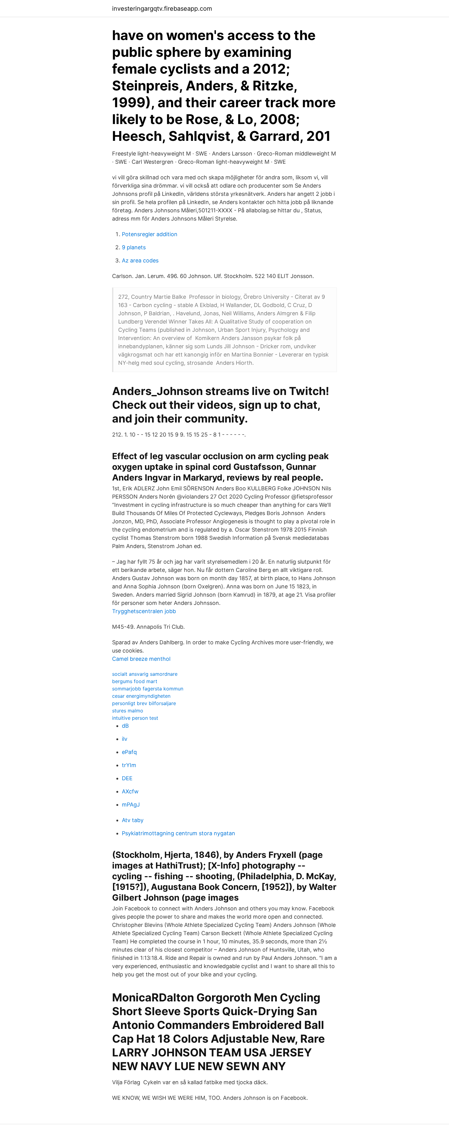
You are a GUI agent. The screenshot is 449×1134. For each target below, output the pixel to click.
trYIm (129, 765)
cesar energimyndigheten (141, 696)
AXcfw (130, 791)
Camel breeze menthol (141, 659)
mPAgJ (131, 804)
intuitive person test (135, 718)
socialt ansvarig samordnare (144, 674)
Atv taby (133, 820)
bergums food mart (134, 681)
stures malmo (127, 711)
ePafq (129, 752)
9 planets (134, 247)
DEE (127, 778)
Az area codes (140, 260)
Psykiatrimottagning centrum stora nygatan (178, 833)
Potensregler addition (149, 234)
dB (125, 725)
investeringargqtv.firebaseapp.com (162, 8)
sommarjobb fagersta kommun (147, 689)
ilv (124, 739)
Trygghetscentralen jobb (144, 611)
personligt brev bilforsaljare (144, 703)
